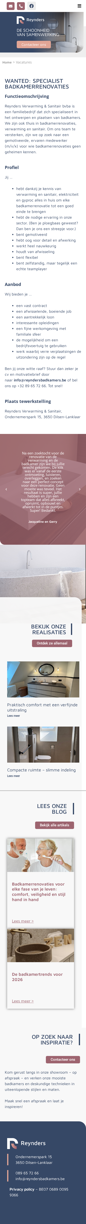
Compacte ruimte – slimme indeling (41, 769)
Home (7, 62)
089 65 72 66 (27, 1173)
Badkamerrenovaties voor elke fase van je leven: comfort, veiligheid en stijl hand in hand (38, 891)
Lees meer (13, 716)
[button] (79, 6)
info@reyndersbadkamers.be (40, 380)
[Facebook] (31, 6)
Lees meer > (23, 921)
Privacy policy (22, 1189)
